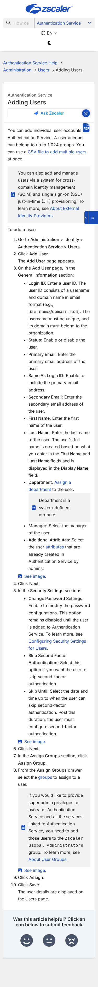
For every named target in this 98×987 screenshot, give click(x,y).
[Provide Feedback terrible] (71, 940)
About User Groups (47, 859)
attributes (54, 546)
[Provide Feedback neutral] (49, 940)
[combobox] (19, 23)
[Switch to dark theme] (50, 43)
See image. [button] (35, 576)
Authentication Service (59, 23)
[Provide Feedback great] (26, 940)
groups (45, 777)
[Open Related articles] (91, 217)
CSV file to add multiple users (57, 151)
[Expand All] (86, 113)
